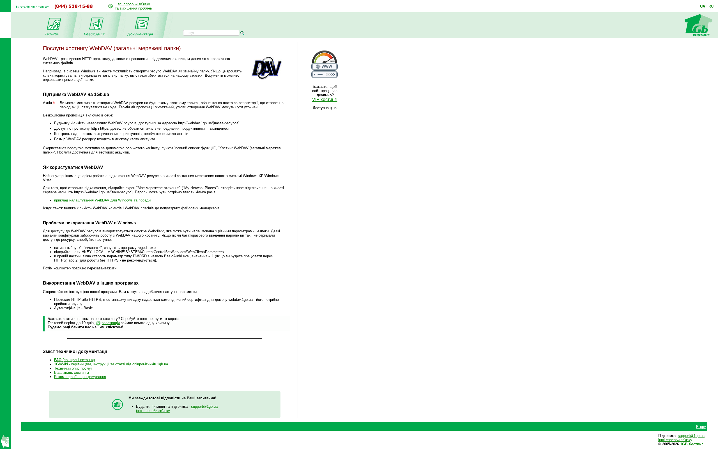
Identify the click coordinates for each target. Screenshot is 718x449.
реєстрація (111, 323)
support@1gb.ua (204, 406)
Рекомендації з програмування (80, 377)
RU (711, 6)
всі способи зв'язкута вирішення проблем (134, 6)
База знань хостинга (71, 372)
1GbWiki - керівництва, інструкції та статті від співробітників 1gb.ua (111, 364)
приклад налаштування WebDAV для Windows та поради (102, 200)
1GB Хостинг (691, 444)
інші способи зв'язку (153, 411)
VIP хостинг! (324, 99)
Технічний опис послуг (73, 368)
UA (702, 6)
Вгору (701, 427)
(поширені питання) (74, 360)
